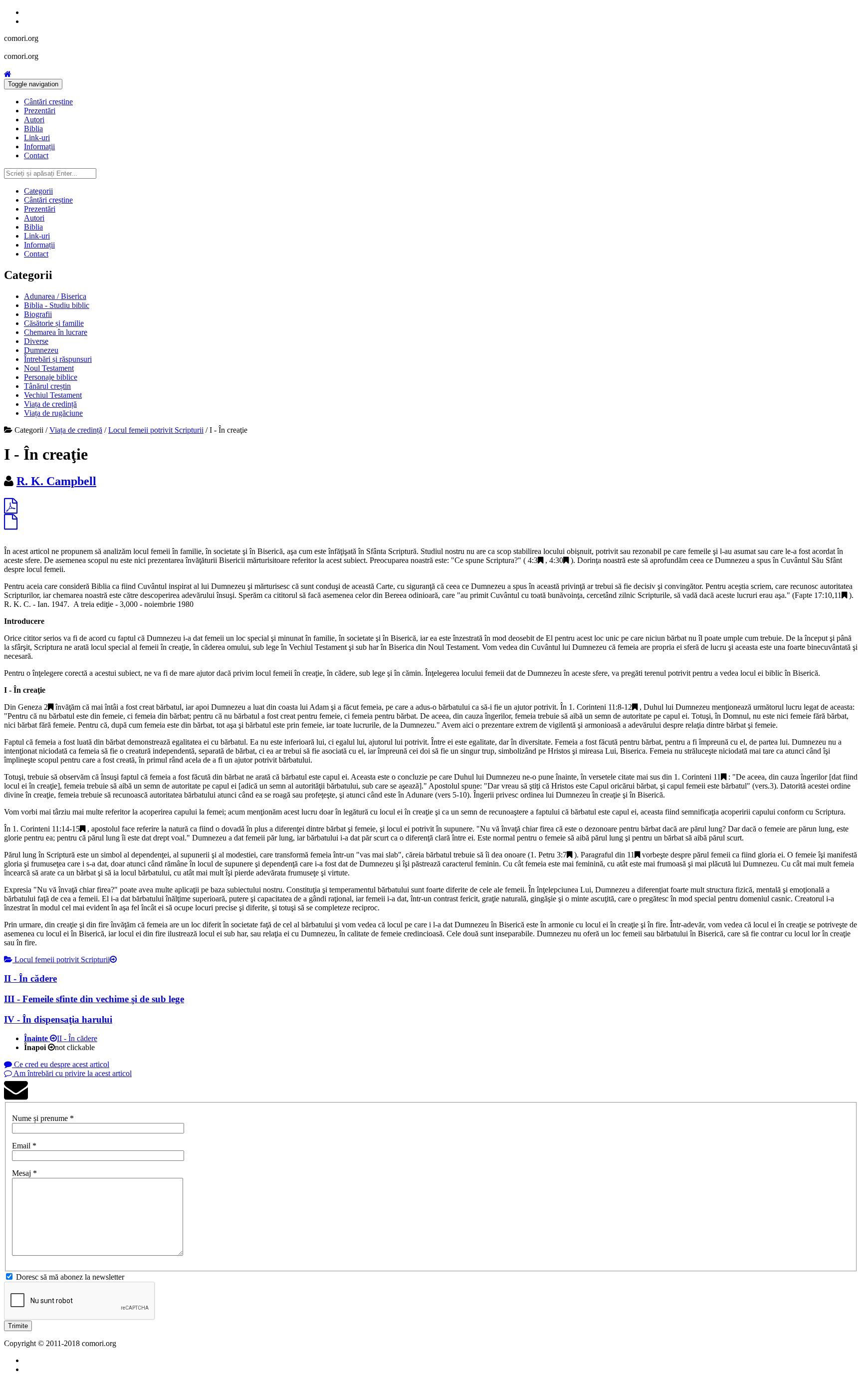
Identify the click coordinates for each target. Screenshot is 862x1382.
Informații (39, 146)
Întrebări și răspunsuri (58, 359)
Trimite (18, 1326)
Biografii (38, 314)
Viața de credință (50, 404)
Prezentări (39, 110)
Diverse (36, 341)
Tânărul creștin (47, 386)
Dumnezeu (41, 350)
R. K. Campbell (56, 481)
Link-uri (37, 137)
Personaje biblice (50, 377)
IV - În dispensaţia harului (58, 1019)
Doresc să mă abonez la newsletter (70, 1277)
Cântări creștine (48, 101)
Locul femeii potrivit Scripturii (156, 430)
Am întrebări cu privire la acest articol (72, 1073)
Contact (36, 155)
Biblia (33, 128)
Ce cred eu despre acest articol (60, 1064)
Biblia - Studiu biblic (56, 305)
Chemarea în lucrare (55, 332)
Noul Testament (49, 368)
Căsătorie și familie (54, 323)
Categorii (38, 191)
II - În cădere (30, 978)
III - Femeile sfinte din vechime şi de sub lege (94, 999)
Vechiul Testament (53, 395)
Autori (34, 119)
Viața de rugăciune (53, 413)
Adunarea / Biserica (55, 296)
